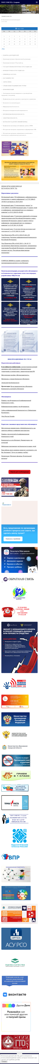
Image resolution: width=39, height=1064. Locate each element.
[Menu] (36, 2)
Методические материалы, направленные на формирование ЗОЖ (19, 129)
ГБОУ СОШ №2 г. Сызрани (10, 2)
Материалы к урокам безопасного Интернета (15, 379)
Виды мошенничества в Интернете (21, 386)
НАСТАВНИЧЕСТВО (8, 78)
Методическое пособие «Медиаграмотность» (15, 375)
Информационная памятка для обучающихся (15, 406)
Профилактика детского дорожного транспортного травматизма (19, 99)
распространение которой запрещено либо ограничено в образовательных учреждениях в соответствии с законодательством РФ (19, 369)
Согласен (4, 1061)
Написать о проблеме (13, 539)
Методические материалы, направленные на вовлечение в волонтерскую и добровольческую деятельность (16, 134)
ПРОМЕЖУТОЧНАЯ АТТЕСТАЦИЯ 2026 (13, 70)
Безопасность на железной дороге (11, 19)
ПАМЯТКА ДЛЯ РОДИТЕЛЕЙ (11, 55)
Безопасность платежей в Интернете (12, 389)
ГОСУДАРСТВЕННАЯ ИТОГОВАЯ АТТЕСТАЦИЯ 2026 (17, 67)
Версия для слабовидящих (19, 472)
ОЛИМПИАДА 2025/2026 (9, 74)
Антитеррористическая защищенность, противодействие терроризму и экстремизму (16, 94)
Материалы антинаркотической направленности (15, 110)
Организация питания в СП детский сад (13, 63)
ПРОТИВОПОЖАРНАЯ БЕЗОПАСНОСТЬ (13, 114)
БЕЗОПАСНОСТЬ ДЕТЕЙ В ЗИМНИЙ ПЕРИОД (15, 122)
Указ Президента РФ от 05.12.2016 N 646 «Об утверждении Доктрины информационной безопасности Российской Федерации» (19, 237)
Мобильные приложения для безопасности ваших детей (18, 446)
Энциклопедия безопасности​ (10, 383)
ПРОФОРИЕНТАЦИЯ (8, 89)
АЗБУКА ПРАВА (7, 82)
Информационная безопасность (11, 106)
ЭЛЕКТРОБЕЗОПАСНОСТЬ (10, 118)
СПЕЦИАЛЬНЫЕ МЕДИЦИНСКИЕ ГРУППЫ (14, 85)
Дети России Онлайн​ (8, 416)
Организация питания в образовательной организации (16, 59)
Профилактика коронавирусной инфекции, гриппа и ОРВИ (18, 125)
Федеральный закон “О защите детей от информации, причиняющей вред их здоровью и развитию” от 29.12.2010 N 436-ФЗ (19, 210)
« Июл (3, 49)
